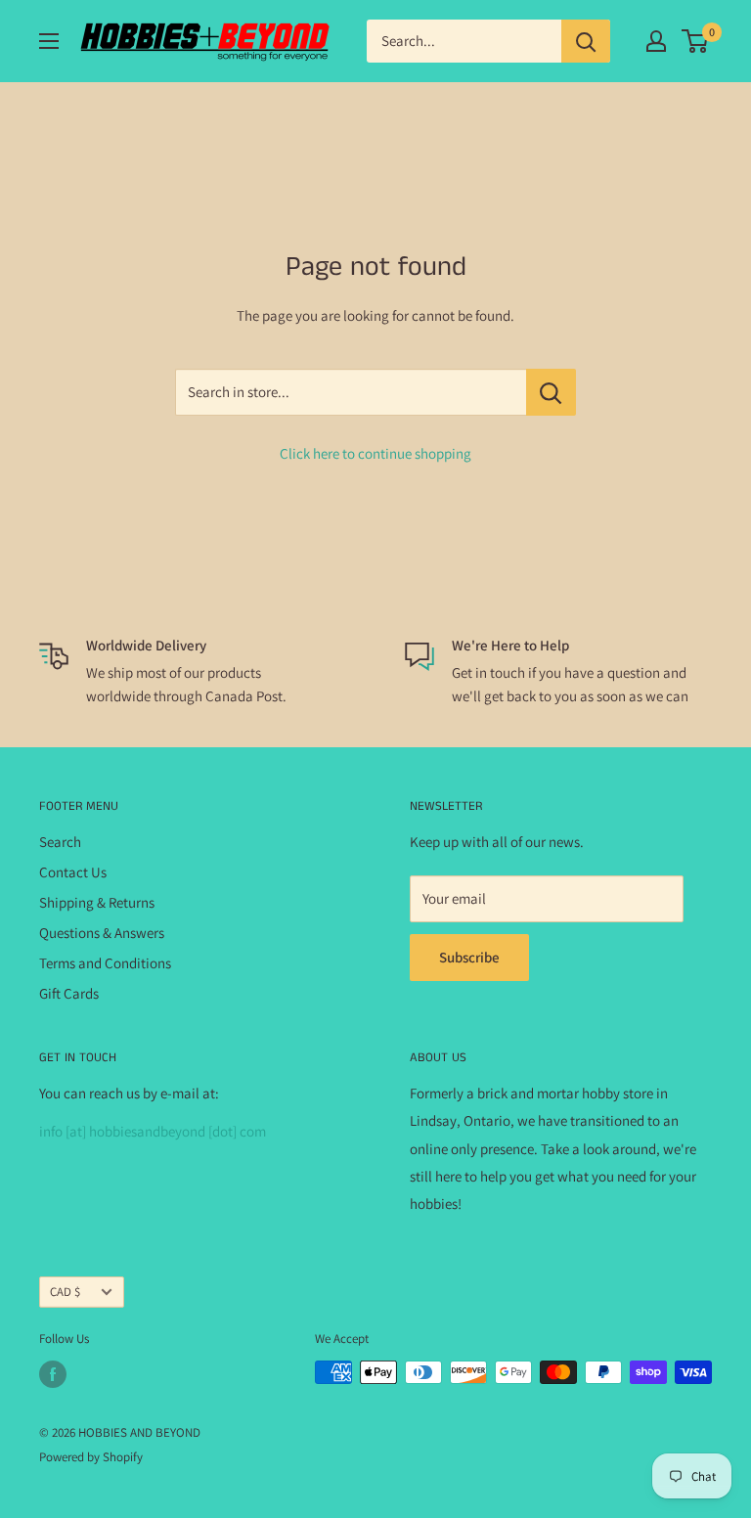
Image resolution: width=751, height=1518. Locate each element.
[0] (696, 41)
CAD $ (65, 1291)
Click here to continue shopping (375, 453)
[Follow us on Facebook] (52, 1374)
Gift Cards (69, 993)
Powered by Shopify (91, 1457)
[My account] (656, 41)
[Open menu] (49, 41)
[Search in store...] (551, 392)
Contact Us (73, 872)
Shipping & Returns (97, 902)
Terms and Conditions (105, 963)
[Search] (585, 41)
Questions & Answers (101, 932)
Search (60, 841)
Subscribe (469, 957)
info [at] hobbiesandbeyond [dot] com (152, 1131)
